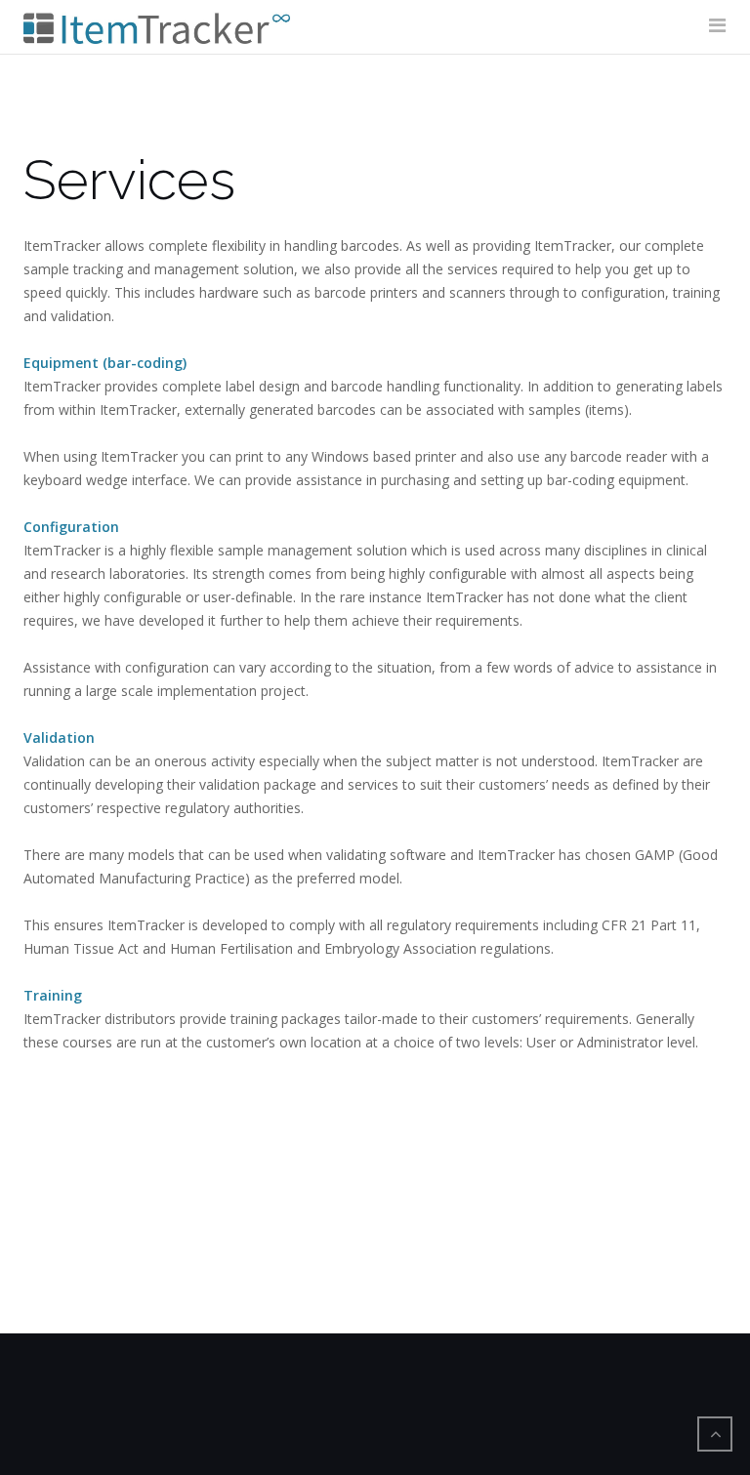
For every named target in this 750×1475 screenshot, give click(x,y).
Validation (59, 737)
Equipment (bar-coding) (105, 362)
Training (52, 995)
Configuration (71, 526)
